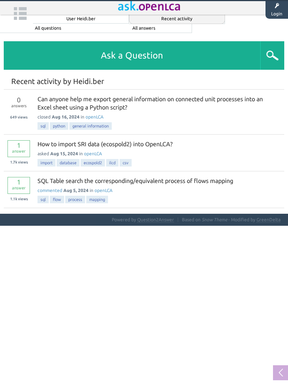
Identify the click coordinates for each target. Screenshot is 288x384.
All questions (48, 28)
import (46, 162)
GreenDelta (268, 219)
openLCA (95, 116)
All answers (143, 28)
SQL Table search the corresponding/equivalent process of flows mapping (135, 180)
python (59, 126)
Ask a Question (132, 55)
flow (57, 199)
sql (43, 126)
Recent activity (176, 18)
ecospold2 (93, 162)
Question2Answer (155, 219)
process (75, 199)
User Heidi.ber (81, 18)
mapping (97, 199)
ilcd (112, 162)
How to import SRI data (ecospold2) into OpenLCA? (105, 144)
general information (90, 126)
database (68, 162)
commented (50, 190)
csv (126, 162)
